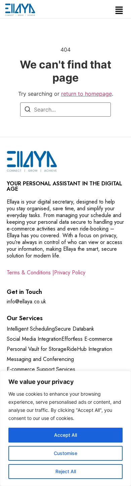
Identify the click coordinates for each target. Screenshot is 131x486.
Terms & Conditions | (30, 272)
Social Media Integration (34, 339)
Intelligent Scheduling (31, 329)
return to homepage (86, 93)
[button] (119, 11)
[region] (65, 428)
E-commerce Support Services (41, 369)
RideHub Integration (89, 349)
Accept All (65, 435)
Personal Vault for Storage (37, 349)
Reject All (65, 471)
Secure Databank (74, 329)
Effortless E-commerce (87, 339)
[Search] (27, 110)
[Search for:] (65, 109)
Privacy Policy (69, 272)
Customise (65, 453)
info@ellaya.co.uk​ (26, 301)
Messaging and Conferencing (40, 359)
